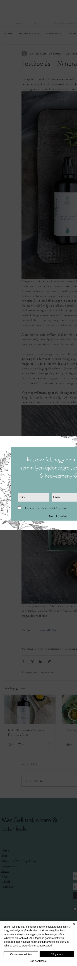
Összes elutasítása (21, 954)
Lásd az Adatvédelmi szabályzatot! (32, 945)
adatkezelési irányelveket (54, 508)
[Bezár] (72, 926)
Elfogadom (57, 954)
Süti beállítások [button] (38, 961)
